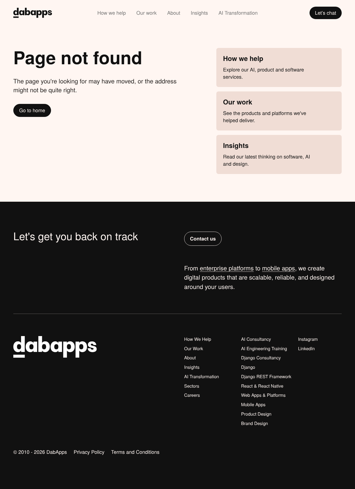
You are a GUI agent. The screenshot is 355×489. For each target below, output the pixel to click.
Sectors (191, 386)
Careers (192, 395)
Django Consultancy (261, 358)
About (173, 12)
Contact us (203, 238)
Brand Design (254, 423)
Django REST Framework (266, 376)
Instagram (308, 339)
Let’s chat (325, 12)
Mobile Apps (253, 404)
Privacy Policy (88, 451)
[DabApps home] (32, 13)
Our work (146, 12)
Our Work (193, 348)
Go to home (32, 110)
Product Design (256, 414)
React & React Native (262, 386)
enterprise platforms (227, 268)
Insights (199, 12)
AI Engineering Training (264, 348)
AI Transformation (238, 12)
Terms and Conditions (135, 451)
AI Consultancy (256, 339)
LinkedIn (306, 348)
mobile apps (278, 268)
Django (248, 367)
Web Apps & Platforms (263, 395)
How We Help (197, 339)
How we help (111, 12)
